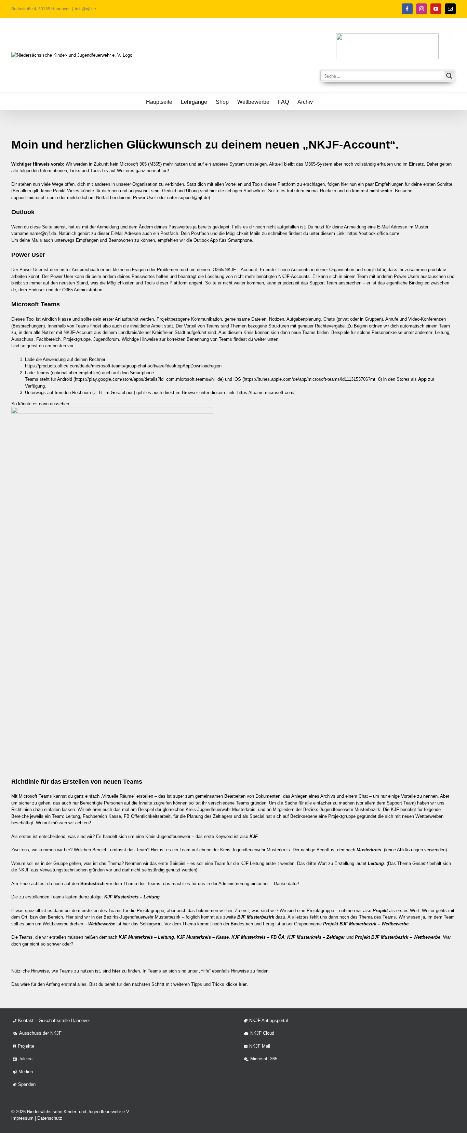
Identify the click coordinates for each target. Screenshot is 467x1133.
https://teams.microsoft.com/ (266, 392)
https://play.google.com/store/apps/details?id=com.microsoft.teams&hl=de (148, 379)
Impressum (22, 1118)
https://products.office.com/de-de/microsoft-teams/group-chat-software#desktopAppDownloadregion (123, 365)
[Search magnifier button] (449, 76)
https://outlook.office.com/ (373, 233)
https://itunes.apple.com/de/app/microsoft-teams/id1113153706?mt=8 (312, 379)
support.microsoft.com (33, 197)
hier (116, 971)
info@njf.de (85, 8)
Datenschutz (49, 1118)
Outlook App (206, 240)
